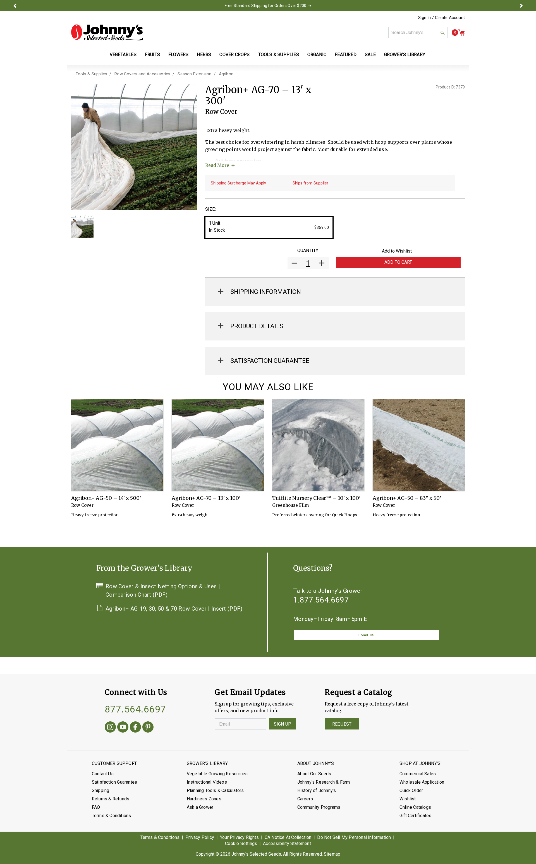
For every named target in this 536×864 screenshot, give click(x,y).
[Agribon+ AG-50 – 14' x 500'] (117, 445)
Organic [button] (316, 54)
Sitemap (332, 854)
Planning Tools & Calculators (215, 790)
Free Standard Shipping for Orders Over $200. (266, 5)
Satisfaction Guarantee (114, 782)
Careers (305, 798)
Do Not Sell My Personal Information (354, 837)
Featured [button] (345, 54)
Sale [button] (370, 54)
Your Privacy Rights (239, 837)
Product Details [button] (256, 326)
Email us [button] (366, 635)
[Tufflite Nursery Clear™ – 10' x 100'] (318, 445)
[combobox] (418, 32)
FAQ (96, 807)
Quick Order (411, 790)
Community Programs (319, 807)
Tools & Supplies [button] (278, 54)
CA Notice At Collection (288, 837)
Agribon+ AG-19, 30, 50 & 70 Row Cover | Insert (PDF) (174, 608)
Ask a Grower (200, 807)
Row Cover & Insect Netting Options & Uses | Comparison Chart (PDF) (163, 590)
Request (341, 724)
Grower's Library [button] (405, 54)
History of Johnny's (316, 790)
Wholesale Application (421, 782)
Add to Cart (398, 262)
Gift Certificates (415, 815)
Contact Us (103, 773)
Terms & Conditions (111, 815)
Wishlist (407, 798)
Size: (210, 209)
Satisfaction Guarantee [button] (269, 360)
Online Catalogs (415, 807)
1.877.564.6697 (321, 599)
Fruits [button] (152, 54)
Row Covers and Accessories (142, 73)
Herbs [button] (204, 54)
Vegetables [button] (123, 54)
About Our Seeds (314, 773)
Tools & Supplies (91, 73)
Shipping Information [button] (265, 291)
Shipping (100, 790)
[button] (14, 5)
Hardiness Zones (204, 798)
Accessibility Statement (287, 843)
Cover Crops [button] (234, 54)
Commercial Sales (417, 773)
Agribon (226, 73)
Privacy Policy (199, 837)
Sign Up (282, 724)
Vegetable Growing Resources (217, 773)
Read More (217, 165)
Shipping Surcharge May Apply (238, 183)
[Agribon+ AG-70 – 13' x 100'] (218, 445)
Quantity (307, 250)
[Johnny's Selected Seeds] (107, 32)
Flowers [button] (178, 54)
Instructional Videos (207, 782)
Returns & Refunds (110, 798)
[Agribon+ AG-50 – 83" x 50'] (419, 445)
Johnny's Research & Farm (323, 782)
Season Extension (194, 73)
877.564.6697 (135, 709)
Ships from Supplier (311, 183)
